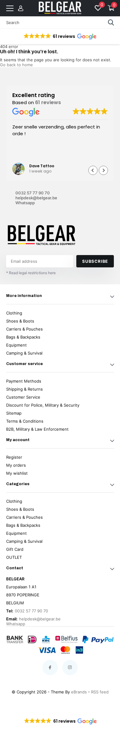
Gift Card (14, 549)
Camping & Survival (24, 353)
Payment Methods (23, 381)
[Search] (111, 22)
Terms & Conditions (24, 421)
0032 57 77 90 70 (32, 192)
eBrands (79, 691)
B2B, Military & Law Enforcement (37, 429)
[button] (59, 36)
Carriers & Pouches (24, 329)
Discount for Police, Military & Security (42, 405)
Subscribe (95, 261)
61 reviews (48, 102)
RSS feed (100, 691)
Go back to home (16, 64)
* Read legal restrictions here (31, 272)
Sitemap (14, 413)
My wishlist (17, 473)
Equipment (16, 345)
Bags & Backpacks (23, 337)
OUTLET (14, 557)
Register (14, 457)
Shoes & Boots (20, 321)
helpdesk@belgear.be (36, 197)
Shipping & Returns (24, 389)
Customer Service (23, 397)
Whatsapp (25, 202)
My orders (16, 465)
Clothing (14, 313)
